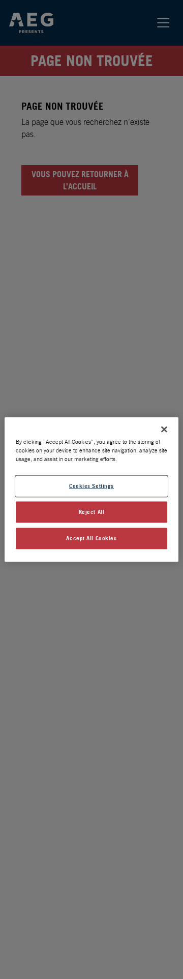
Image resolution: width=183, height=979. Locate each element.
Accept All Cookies (91, 538)
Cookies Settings (91, 486)
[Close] (164, 429)
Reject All (92, 511)
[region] (91, 489)
